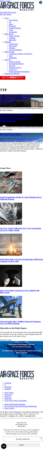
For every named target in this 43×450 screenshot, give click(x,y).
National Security (15, 28)
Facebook (7, 383)
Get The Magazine (15, 50)
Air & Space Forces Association (15, 400)
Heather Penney (20, 139)
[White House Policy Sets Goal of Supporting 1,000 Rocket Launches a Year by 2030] (11, 255)
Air (10, 22)
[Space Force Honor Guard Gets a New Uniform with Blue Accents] (11, 286)
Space (11, 24)
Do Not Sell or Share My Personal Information (20, 406)
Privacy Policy (9, 408)
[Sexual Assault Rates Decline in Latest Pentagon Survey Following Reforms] (11, 193)
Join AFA (3, 12)
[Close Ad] (41, 438)
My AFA (3, 14)
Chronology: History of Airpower (20, 54)
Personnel (12, 26)
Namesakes (13, 58)
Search (13, 12)
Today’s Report (14, 36)
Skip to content (5, 1)
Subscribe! (12, 40)
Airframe (12, 38)
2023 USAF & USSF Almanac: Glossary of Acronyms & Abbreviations (17, 118)
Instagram (7, 387)
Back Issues (13, 46)
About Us (7, 60)
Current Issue (13, 44)
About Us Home (14, 62)
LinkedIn (7, 389)
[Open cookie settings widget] (3, 446)
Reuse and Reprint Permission (19, 72)
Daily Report (8, 34)
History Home (9, 52)
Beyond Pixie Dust (10, 134)
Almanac (12, 48)
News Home (13, 20)
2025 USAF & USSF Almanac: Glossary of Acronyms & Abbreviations (17, 98)
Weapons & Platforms (12, 73)
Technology (13, 32)
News (6, 18)
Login (9, 12)
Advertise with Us (15, 68)
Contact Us (13, 70)
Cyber (11, 30)
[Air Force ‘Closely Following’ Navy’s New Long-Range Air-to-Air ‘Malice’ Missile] (11, 224)
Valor (11, 56)
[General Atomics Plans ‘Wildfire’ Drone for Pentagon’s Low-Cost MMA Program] (11, 317)
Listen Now (21, 356)
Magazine (7, 42)
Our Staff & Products (16, 64)
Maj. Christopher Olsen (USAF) (30, 141)
